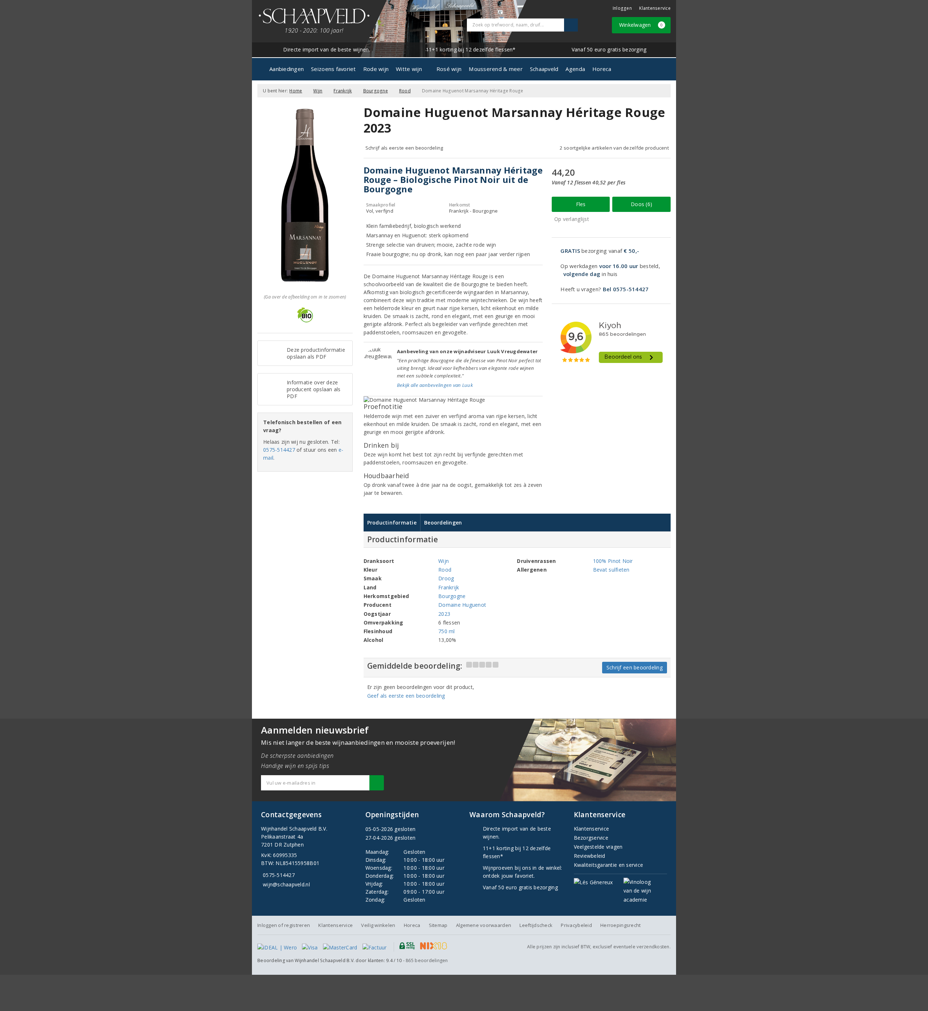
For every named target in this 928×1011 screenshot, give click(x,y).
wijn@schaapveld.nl (286, 884)
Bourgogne (375, 91)
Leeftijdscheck (535, 925)
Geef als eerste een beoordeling (406, 695)
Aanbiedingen (286, 68)
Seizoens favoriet (333, 68)
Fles (581, 204)
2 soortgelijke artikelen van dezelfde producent (614, 148)
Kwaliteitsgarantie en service (608, 864)
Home (295, 91)
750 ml (446, 631)
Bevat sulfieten (611, 569)
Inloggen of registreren (283, 925)
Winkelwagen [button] (641, 24)
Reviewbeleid (589, 855)
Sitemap (438, 925)
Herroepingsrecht (620, 925)
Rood (405, 91)
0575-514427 (279, 449)
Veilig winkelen (378, 925)
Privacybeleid (576, 925)
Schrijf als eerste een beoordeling (404, 148)
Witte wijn (409, 68)
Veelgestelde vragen (598, 846)
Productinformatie (392, 522)
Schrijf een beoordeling (634, 667)
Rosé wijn (448, 68)
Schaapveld (544, 68)
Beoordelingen (443, 522)
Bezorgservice (591, 837)
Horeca (602, 68)
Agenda (575, 68)
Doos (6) (641, 204)
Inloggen (622, 8)
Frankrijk (343, 91)
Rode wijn (376, 68)
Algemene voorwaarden (483, 925)
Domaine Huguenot (462, 604)
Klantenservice (655, 8)
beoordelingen (427, 960)
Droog (446, 578)
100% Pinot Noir (613, 560)
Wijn (317, 91)
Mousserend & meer (496, 68)
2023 (444, 613)
